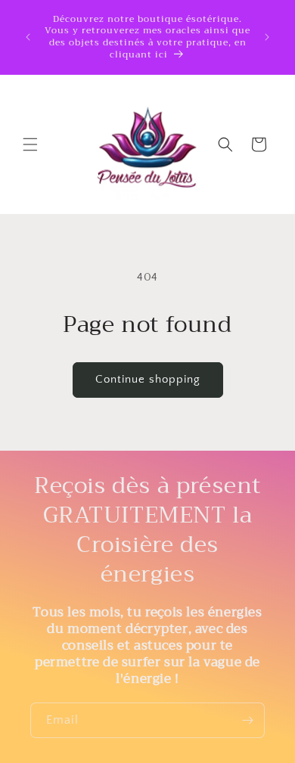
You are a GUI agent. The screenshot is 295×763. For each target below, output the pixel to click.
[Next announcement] (267, 37)
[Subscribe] (247, 720)
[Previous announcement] (28, 37)
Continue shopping (147, 379)
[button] (30, 144)
